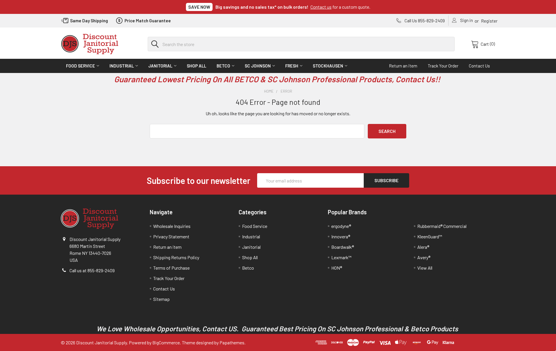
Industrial (121, 65)
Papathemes (232, 342)
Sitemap (161, 299)
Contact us (321, 7)
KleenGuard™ (429, 236)
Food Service (80, 65)
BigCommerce (166, 342)
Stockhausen (328, 65)
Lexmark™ (341, 257)
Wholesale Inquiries (172, 226)
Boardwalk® (342, 247)
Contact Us (479, 65)
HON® (336, 267)
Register (489, 20)
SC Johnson (258, 65)
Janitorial (160, 65)
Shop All (196, 65)
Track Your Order (443, 65)
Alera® (423, 247)
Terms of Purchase (171, 267)
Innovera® (340, 236)
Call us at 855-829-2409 (92, 270)
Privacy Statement (171, 236)
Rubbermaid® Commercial (442, 226)
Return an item (403, 65)
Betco (223, 65)
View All (424, 267)
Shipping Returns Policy (176, 257)
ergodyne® (341, 226)
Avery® (423, 257)
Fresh (291, 65)
